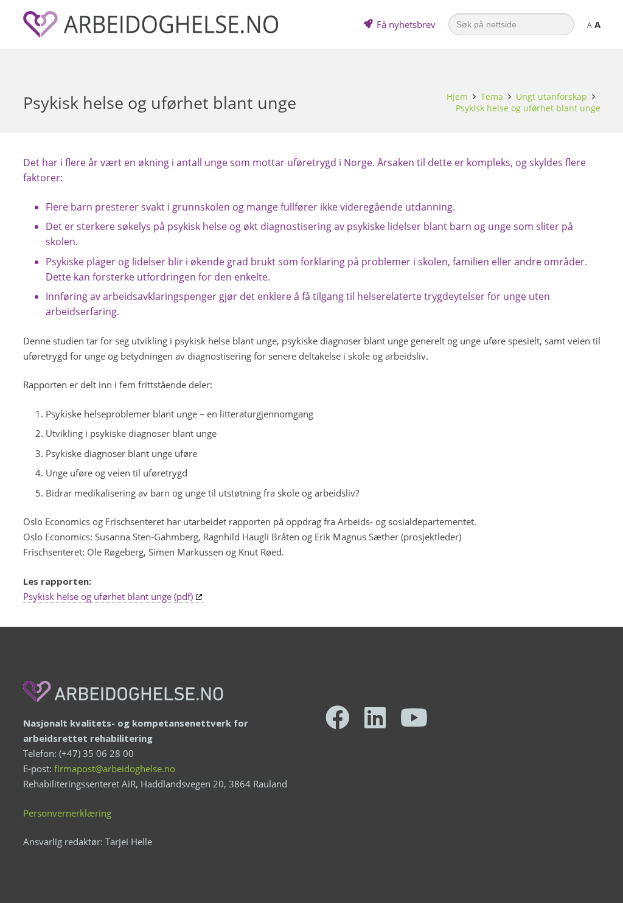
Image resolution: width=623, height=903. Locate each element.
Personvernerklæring (67, 813)
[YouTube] (414, 717)
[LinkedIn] (375, 717)
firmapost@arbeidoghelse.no (114, 768)
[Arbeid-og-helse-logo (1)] (150, 24)
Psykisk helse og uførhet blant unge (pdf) (108, 596)
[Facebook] (337, 717)
